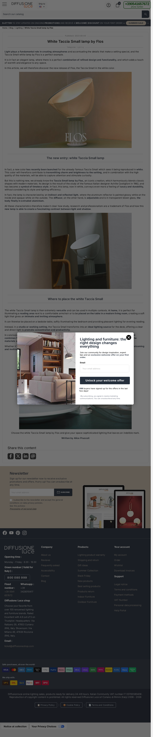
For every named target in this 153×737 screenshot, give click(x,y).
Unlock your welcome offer (104, 380)
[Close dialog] (128, 337)
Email (82, 362)
